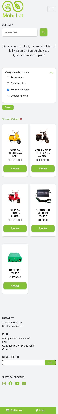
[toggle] (51, 72)
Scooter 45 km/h (20, 89)
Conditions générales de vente (18, 345)
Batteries (16, 410)
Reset (8, 107)
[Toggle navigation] (51, 9)
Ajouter (15, 168)
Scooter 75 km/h (19, 95)
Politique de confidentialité (16, 338)
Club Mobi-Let (18, 83)
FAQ (4, 342)
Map (42, 410)
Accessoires (17, 77)
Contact (6, 349)
